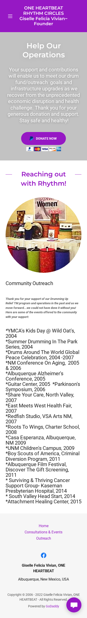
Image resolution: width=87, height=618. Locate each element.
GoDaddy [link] (52, 606)
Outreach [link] (43, 538)
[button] (11, 16)
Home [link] (43, 526)
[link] (43, 16)
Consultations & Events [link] (43, 532)
